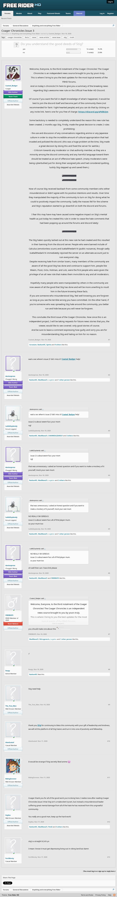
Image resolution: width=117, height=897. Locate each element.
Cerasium (33, 345)
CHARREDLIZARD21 (55, 436)
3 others (69, 436)
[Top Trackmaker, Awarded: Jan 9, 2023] (13, 397)
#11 (108, 777)
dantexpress (10, 376)
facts (27, 37)
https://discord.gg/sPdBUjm (93, 111)
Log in (110, 2)
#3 (109, 431)
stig (65, 37)
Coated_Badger (55, 34)
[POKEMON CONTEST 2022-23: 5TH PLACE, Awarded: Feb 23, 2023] (11, 397)
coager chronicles (15, 37)
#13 (108, 857)
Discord (79, 13)
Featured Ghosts (53, 13)
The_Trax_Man (10, 706)
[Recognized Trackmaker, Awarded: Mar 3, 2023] (13, 828)
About (29, 13)
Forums (7, 13)
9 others (58, 345)
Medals (19, 13)
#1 (109, 340)
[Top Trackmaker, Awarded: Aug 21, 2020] (12, 107)
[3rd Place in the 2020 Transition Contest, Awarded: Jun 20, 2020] (14, 107)
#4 (109, 475)
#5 (109, 529)
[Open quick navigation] (113, 26)
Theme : (10, 895)
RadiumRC (42, 345)
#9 (109, 705)
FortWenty (9, 858)
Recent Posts (6, 18)
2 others (61, 480)
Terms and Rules (87, 895)
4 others (59, 827)
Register (110, 13)
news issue (56, 37)
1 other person (64, 380)
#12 (108, 822)
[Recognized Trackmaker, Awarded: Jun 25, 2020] (13, 439)
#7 (109, 634)
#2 (109, 375)
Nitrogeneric (44, 639)
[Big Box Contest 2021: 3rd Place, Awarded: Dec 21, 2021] (15, 397)
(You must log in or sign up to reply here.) (99, 871)
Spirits (48, 345)
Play (39, 13)
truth (72, 37)
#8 (109, 669)
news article (44, 37)
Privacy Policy (100, 895)
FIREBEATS (55, 578)
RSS (114, 895)
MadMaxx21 (42, 380)
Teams (68, 13)
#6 (109, 573)
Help (109, 895)
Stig (39, 725)
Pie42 (50, 827)
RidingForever (10, 779)
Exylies (8, 815)
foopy (7, 671)
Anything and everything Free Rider (26, 34)
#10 (108, 741)
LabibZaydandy (11, 426)
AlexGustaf (9, 742)
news (34, 37)
